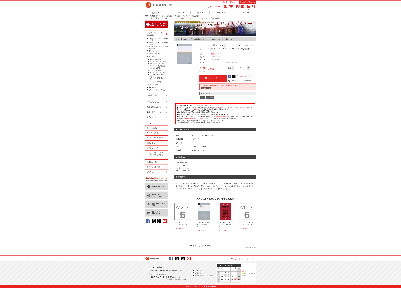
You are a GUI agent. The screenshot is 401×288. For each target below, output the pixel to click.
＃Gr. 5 (202, 97)
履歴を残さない (251, 247)
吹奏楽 (154, 13)
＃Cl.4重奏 (209, 97)
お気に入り (243, 76)
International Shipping (247, 2)
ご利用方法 (198, 270)
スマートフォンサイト (248, 259)
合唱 (199, 13)
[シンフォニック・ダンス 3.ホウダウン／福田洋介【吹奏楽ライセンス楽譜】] (247, 211)
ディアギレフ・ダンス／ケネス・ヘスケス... (225, 224)
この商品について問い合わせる (240, 80)
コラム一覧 (215, 6)
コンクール (177, 13)
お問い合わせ (233, 2)
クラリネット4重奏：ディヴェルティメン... (204, 224)
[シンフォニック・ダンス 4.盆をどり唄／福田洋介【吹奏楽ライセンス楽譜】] (182, 211)
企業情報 (224, 2)
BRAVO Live (244, 13)
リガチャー (221, 13)
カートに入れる (214, 78)
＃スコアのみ (206, 88)
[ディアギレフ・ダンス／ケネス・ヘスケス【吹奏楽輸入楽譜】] (225, 211)
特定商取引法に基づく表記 (204, 275)
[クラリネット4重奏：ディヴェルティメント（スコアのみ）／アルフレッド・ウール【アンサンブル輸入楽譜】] (204, 211)
